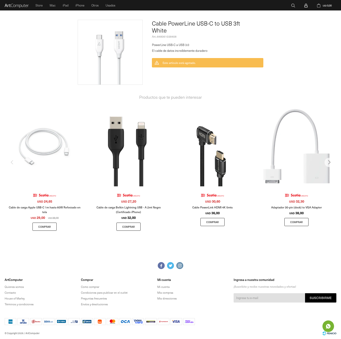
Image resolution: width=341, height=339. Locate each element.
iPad (65, 5)
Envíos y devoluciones (94, 304)
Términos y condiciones (19, 304)
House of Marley (15, 298)
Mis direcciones (167, 298)
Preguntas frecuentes (94, 298)
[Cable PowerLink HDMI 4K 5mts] (212, 146)
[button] (293, 5)
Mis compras (165, 292)
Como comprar (90, 287)
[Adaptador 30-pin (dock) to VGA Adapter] (296, 146)
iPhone (79, 5)
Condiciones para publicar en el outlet (104, 292)
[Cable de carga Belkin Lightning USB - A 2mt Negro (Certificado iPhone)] (128, 146)
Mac (53, 5)
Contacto (10, 292)
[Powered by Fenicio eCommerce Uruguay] (329, 333)
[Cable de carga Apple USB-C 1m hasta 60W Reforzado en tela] (44, 146)
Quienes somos (14, 287)
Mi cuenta (163, 287)
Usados (110, 5)
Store (39, 5)
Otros (95, 5)
